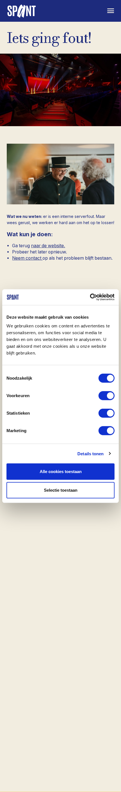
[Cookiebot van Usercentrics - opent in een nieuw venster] (90, 297)
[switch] (106, 395)
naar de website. (48, 245)
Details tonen (90, 453)
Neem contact (27, 258)
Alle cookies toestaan (61, 471)
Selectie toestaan (60, 489)
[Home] (22, 10)
